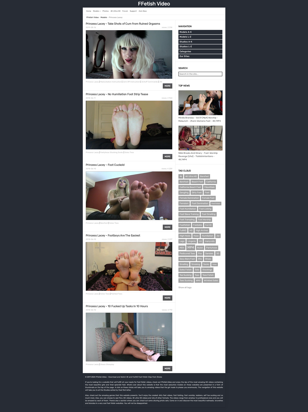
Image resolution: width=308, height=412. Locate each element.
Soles (214, 264)
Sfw (200, 259)
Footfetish (185, 225)
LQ (200, 241)
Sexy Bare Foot (187, 259)
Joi (217, 235)
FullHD (183, 230)
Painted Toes (116, 294)
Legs (182, 241)
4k (181, 176)
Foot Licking (205, 208)
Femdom (184, 203)
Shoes (208, 259)
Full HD (208, 225)
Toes (197, 275)
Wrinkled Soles (211, 280)
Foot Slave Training (189, 214)
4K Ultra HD (191, 176)
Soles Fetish (186, 269)
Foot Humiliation (188, 208)
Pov (200, 253)
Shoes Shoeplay (107, 364)
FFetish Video (154, 4)
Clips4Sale (209, 187)
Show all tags (185, 287)
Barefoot (104, 223)
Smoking (195, 264)
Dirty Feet (197, 192)
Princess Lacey (92, 82)
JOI (160, 82)
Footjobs (197, 225)
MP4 (190, 247)
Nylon (200, 247)
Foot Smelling (208, 214)
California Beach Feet (190, 187)
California (211, 181)
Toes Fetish (208, 275)
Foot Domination (200, 203)
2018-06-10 (91, 169)
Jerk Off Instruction (131, 82)
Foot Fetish (216, 204)
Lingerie (192, 241)
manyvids (210, 241)
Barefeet (204, 176)
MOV (182, 247)
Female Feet (208, 198)
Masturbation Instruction (110, 82)
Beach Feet (197, 181)
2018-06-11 (91, 98)
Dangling (184, 192)
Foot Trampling (187, 219)
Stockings (207, 269)
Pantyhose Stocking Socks (111, 152)
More (167, 86)
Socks (206, 264)
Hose (196, 235)
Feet (207, 192)
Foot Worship (204, 219)
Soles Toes (129, 152)
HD (190, 230)
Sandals (209, 253)
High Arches (202, 230)
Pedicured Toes (187, 253)
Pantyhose (211, 247)
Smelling (184, 264)
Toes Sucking (186, 280)
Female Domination (189, 198)
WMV (198, 280)
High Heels (185, 235)
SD (217, 253)
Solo (197, 269)
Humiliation (207, 235)
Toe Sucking (186, 275)
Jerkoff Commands (149, 82)
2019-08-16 (91, 27)
